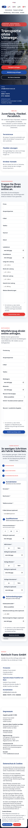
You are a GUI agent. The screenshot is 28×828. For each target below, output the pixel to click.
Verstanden (17, 824)
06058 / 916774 (5, 94)
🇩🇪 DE (4, 6)
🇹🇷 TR (24, 6)
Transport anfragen (18, 10)
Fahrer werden (15, 12)
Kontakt (22, 12)
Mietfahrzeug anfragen (14, 72)
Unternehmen (8, 10)
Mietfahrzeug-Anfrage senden (14, 432)
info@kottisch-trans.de (8, 88)
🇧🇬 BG (19, 6)
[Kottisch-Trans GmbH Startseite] (14, 2)
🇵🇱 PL (9, 6)
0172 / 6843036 (5, 96)
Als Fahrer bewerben (14, 77)
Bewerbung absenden (14, 635)
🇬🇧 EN (14, 6)
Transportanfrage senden (14, 314)
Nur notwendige (7, 824)
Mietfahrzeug (7, 12)
